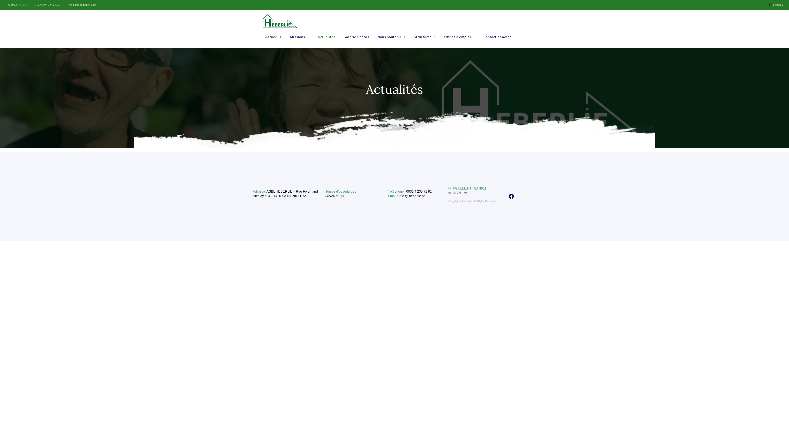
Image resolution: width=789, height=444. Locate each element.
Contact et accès (497, 37)
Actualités (326, 37)
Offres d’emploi (457, 37)
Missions (297, 37)
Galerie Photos (356, 37)
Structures (423, 37)
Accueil (271, 37)
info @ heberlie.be (412, 196)
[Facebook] (511, 196)
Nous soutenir (389, 37)
